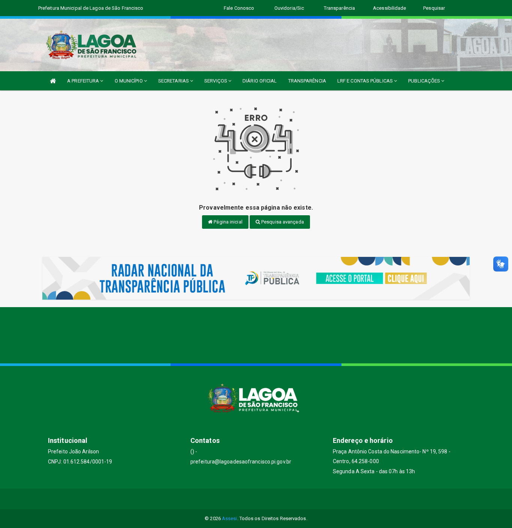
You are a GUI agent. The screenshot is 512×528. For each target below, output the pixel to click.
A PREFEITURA (83, 81)
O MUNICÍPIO (129, 81)
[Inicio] (53, 80)
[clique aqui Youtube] (265, 499)
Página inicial (228, 222)
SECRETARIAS (174, 81)
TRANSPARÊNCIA (307, 81)
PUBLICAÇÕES (424, 81)
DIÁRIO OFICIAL (260, 81)
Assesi (229, 518)
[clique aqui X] (247, 499)
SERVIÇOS (216, 81)
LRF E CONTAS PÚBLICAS (365, 81)
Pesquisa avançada (282, 222)
